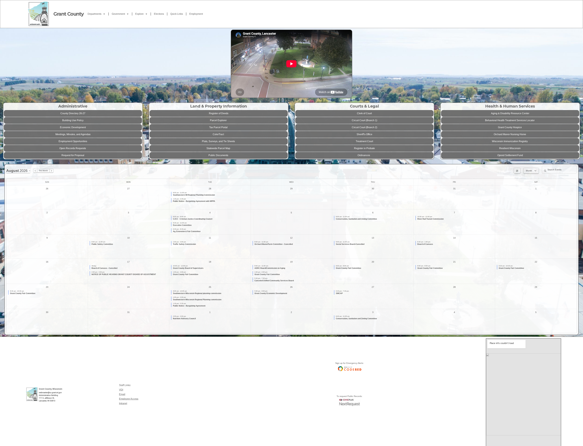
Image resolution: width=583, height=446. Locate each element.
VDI (121, 389)
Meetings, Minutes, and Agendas (72, 134)
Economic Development (73, 127)
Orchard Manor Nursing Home (510, 134)
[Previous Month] (35, 171)
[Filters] (517, 171)
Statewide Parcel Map (218, 148)
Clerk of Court (364, 113)
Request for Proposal (72, 155)
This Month (43, 171)
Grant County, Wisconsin (50, 389)
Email (122, 394)
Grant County (68, 14)
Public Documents (218, 155)
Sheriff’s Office (364, 134)
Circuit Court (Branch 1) (364, 120)
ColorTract (219, 134)
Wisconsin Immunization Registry (510, 141)
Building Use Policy (73, 120)
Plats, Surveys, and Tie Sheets (218, 141)
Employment (196, 14)
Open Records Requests (73, 148)
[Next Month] (51, 171)
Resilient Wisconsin (510, 148)
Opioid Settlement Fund (510, 155)
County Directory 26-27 (72, 113)
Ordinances (364, 155)
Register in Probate (364, 148)
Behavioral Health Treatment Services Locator (510, 120)
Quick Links (176, 14)
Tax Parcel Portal (218, 127)
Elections (159, 14)
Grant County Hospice (510, 127)
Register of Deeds (218, 113)
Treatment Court (364, 141)
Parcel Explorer (218, 120)
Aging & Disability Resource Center (510, 113)
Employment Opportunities (73, 141)
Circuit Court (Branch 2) (364, 127)
